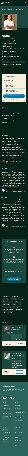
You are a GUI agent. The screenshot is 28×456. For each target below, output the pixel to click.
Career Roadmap (6, 432)
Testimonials (5, 418)
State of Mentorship (19, 432)
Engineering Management (15, 306)
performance (18, 301)
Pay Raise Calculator (7, 435)
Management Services (20, 412)
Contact (5, 395)
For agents (9, 452)
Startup (10, 312)
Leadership (21, 62)
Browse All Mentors (7, 408)
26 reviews (10, 46)
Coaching (12, 64)
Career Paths (18, 440)
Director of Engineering (8, 41)
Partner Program (18, 423)
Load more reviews (8, 230)
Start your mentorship (14, 279)
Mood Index (17, 435)
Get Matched (6, 405)
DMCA (4, 452)
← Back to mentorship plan (9, 76)
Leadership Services (19, 415)
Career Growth (6, 62)
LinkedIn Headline (7, 441)
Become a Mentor (7, 413)
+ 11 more (18, 64)
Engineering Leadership (8, 309)
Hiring (20, 304)
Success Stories (18, 405)
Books (16, 437)
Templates (17, 442)
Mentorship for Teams (8, 416)
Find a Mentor (9, 9)
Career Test (5, 429)
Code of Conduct (21, 450)
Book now (14, 96)
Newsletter (17, 429)
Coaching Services (19, 420)
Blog (16, 445)
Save (5, 43)
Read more (4, 122)
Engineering (5, 64)
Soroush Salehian (19, 9)
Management (14, 62)
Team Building (19, 309)
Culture (4, 312)
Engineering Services (19, 417)
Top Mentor (7, 35)
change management (7, 301)
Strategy (14, 304)
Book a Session (6, 410)
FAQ (4, 450)
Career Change (6, 304)
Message (11, 43)
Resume (4, 306)
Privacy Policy (13, 450)
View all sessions (14, 99)
